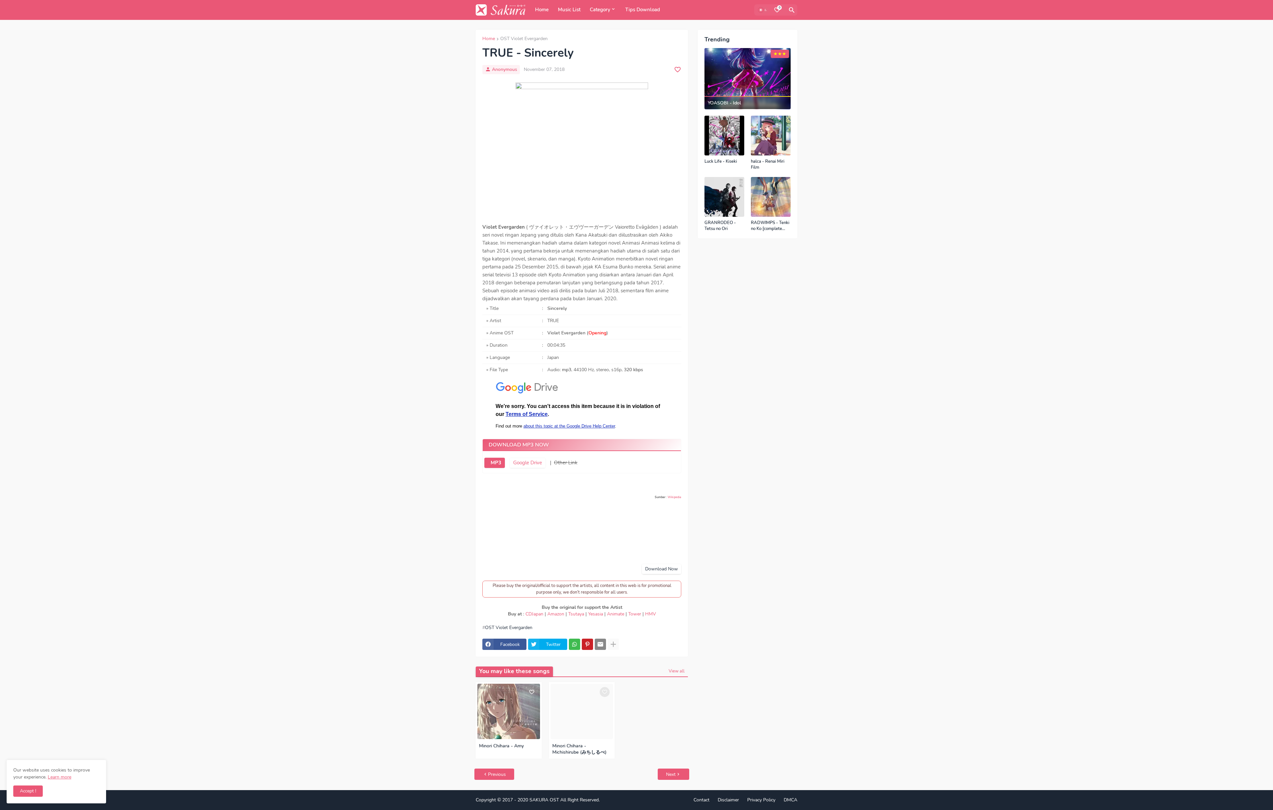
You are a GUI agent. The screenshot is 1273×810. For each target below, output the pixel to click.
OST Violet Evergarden (524, 39)
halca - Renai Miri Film (767, 164)
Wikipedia (674, 497)
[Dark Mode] (763, 10)
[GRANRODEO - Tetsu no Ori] (724, 197)
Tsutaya (576, 614)
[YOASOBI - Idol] (747, 78)
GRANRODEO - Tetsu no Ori (720, 226)
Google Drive (527, 462)
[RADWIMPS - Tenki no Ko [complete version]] (771, 197)
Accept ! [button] (28, 791)
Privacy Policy (761, 800)
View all (677, 671)
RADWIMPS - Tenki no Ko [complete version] (770, 226)
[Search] (791, 10)
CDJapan (534, 614)
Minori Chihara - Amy (501, 746)
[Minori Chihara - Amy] (508, 711)
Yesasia (595, 614)
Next (671, 774)
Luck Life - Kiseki (720, 161)
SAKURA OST (544, 800)
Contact (701, 800)
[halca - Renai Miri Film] (771, 135)
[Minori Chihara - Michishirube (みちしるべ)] (582, 711)
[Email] (600, 644)
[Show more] (613, 644)
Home (542, 9)
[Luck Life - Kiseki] (724, 135)
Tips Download (642, 9)
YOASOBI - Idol (724, 103)
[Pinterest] (587, 644)
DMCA (790, 800)
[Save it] (677, 69)
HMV (650, 614)
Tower (634, 614)
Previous (497, 774)
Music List (569, 9)
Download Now (661, 569)
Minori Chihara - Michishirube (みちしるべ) (579, 749)
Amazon (555, 614)
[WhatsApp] (574, 644)
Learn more (59, 777)
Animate (615, 614)
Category (600, 9)
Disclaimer (728, 800)
